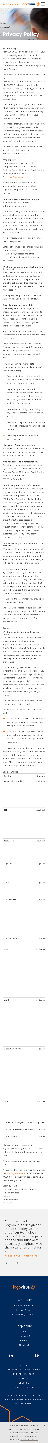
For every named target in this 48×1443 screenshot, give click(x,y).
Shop (24, 1331)
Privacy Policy (24, 1310)
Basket (24, 1340)
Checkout (24, 1345)
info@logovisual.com (19, 177)
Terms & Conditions (24, 1305)
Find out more (29, 1439)
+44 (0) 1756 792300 (11, 4)
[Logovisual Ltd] (31, 4)
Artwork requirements (24, 1314)
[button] (8, 1263)
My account (24, 1336)
